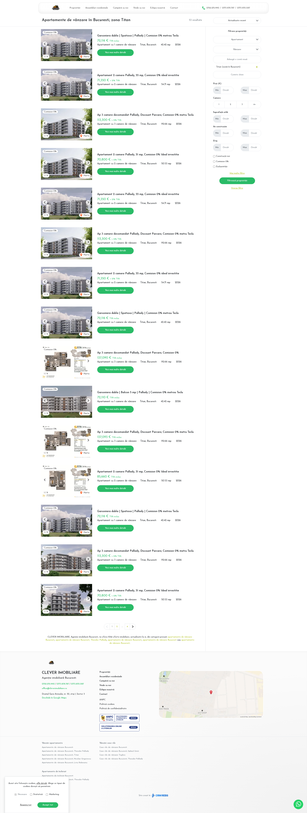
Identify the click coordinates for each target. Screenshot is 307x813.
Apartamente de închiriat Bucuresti (57, 776)
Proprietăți (75, 8)
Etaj (215, 141)
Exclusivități (221, 167)
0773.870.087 (243, 8)
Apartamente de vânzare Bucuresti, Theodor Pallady (65, 751)
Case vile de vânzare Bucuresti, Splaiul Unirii (119, 751)
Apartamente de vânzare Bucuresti (57, 747)
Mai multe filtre (237, 173)
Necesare (22, 794)
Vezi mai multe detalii (115, 52)
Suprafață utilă (220, 112)
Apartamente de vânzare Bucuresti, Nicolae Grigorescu (66, 759)
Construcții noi (223, 156)
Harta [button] (86, 57)
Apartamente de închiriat (54, 771)
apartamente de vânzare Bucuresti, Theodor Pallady (81, 640)
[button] (45, 44)
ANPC (102, 700)
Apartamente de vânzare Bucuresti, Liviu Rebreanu (64, 763)
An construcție (220, 127)
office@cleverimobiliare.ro (54, 688)
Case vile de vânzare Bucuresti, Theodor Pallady (121, 759)
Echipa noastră (157, 8)
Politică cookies (106, 704)
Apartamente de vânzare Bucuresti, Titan (60, 755)
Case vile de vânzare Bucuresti (113, 747)
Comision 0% (222, 161)
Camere (217, 98)
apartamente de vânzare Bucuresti (125, 640)
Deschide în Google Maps (54, 698)
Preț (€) (217, 84)
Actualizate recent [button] (237, 20)
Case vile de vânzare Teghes (112, 755)
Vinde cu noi (139, 8)
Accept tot (48, 805)
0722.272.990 (212, 8)
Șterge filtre (237, 188)
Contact (174, 8)
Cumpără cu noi (120, 8)
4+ (254, 104)
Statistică (38, 794)
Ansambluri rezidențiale (96, 8)
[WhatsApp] (298, 804)
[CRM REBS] (159, 795)
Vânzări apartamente (52, 743)
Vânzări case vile (107, 743)
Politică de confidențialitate (112, 709)
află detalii (41, 783)
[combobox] (237, 39)
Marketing (54, 794)
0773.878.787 (228, 8)
